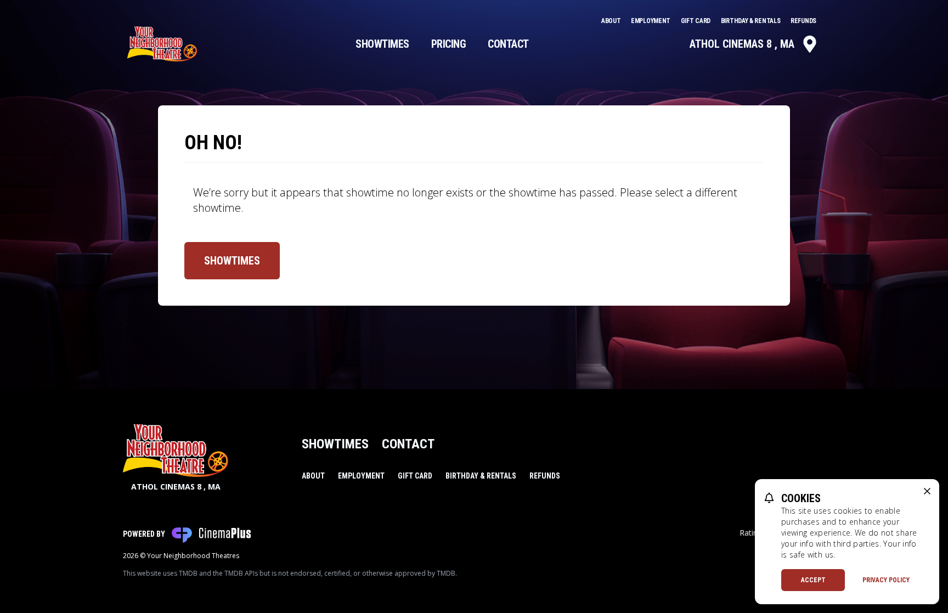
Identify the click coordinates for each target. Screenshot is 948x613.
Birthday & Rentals (751, 21)
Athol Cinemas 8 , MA (742, 43)
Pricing (448, 43)
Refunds (803, 21)
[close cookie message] (927, 491)
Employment (651, 21)
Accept (813, 580)
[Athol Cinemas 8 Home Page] (162, 43)
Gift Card (696, 21)
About (611, 21)
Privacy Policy (886, 580)
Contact (508, 43)
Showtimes (382, 43)
